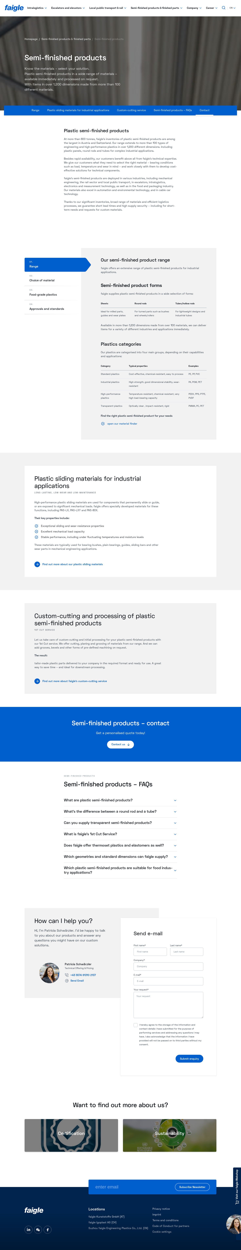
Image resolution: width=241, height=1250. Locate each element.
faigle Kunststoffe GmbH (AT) (107, 1217)
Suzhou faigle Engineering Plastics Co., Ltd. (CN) (118, 1228)
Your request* (141, 990)
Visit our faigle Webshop (237, 1184)
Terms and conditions (165, 1220)
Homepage (31, 39)
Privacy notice (161, 1209)
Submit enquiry (189, 1059)
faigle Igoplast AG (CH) (103, 1223)
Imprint (156, 1215)
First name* (140, 946)
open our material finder (122, 424)
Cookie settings (161, 1232)
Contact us (118, 744)
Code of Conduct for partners (170, 1226)
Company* (139, 960)
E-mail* (137, 975)
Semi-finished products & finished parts (66, 39)
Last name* (176, 946)
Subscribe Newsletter (192, 1187)
